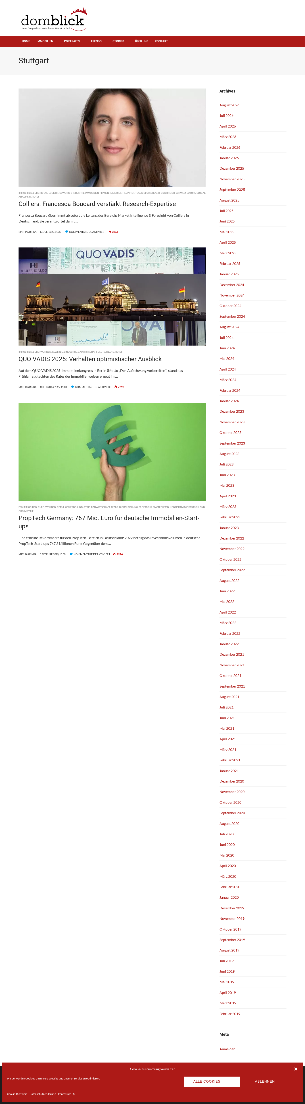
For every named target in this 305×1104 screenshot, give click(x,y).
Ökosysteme (26, 511)
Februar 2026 (229, 147)
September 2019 (232, 939)
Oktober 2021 (230, 675)
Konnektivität (179, 507)
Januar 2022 (229, 644)
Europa (191, 193)
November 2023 (231, 422)
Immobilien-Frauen (97, 193)
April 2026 (227, 126)
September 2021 (232, 686)
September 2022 (232, 570)
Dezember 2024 (231, 284)
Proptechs (145, 507)
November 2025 (231, 179)
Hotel (35, 196)
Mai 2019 (226, 982)
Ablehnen (265, 1081)
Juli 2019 (226, 961)
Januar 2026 (229, 158)
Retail (44, 193)
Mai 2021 (226, 728)
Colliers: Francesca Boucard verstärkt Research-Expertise (97, 204)
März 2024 (227, 379)
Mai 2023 (226, 485)
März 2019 (227, 1003)
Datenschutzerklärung (42, 1094)
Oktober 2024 (230, 305)
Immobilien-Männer (122, 193)
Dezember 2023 (231, 411)
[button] (296, 1069)
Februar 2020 (229, 887)
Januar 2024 (229, 401)
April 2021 (227, 739)
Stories (118, 41)
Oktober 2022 (230, 559)
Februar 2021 (229, 760)
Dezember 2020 (231, 781)
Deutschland (152, 193)
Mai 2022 (226, 601)
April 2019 (227, 992)
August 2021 (229, 696)
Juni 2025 (227, 221)
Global (200, 193)
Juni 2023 (227, 475)
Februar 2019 (229, 1013)
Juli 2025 (226, 210)
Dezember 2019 (231, 908)
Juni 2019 (227, 971)
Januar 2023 (229, 527)
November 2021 (231, 665)
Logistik (53, 193)
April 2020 (227, 865)
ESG (21, 507)
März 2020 (227, 876)
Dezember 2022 (231, 538)
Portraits (72, 41)
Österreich (168, 193)
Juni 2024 (227, 348)
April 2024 (227, 369)
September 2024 (232, 316)
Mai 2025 (226, 232)
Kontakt (161, 41)
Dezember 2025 (231, 168)
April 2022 (227, 612)
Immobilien (45, 41)
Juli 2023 (226, 464)
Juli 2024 (226, 337)
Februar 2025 (229, 263)
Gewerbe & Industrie (71, 193)
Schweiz (181, 193)
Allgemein (25, 196)
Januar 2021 (229, 770)
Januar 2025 (229, 274)
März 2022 (227, 622)
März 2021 (227, 749)
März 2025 (227, 253)
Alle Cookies (206, 1081)
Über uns (141, 41)
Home (26, 41)
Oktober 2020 (230, 802)
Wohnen (45, 351)
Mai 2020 (226, 855)
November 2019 (231, 918)
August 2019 (229, 950)
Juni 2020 (227, 844)
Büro (36, 193)
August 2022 (229, 580)
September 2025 (232, 189)
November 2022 (231, 548)
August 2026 (229, 105)
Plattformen (161, 507)
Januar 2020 (229, 897)
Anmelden (227, 1049)
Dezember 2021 (231, 654)
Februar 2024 (229, 390)
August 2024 (229, 327)
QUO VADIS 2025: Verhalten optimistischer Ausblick (90, 359)
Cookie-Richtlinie (17, 1094)
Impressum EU (66, 1094)
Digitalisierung (128, 507)
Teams (139, 193)
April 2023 (227, 496)
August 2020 (229, 823)
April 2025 (227, 242)
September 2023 (232, 443)
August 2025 (229, 200)
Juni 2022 (227, 591)
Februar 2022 (229, 633)
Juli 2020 (226, 834)
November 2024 (231, 295)
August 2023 (229, 453)
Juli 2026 (226, 115)
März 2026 (227, 136)
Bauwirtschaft (87, 351)
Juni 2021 (227, 718)
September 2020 (232, 813)
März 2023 (227, 506)
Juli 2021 (226, 707)
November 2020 (231, 791)
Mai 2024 (226, 358)
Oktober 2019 (230, 929)
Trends (96, 41)
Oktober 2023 (230, 432)
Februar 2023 (229, 517)
